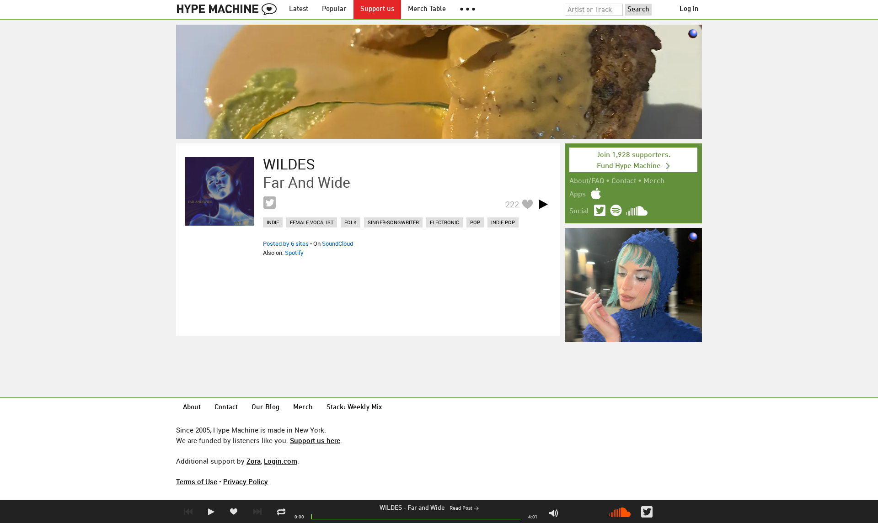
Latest (298, 9)
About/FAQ (586, 181)
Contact (623, 181)
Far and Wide (426, 508)
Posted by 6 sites (286, 243)
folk (350, 222)
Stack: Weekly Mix (354, 407)
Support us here (315, 440)
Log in (689, 9)
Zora (253, 460)
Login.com (280, 460)
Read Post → (464, 508)
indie (273, 222)
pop (475, 222)
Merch (653, 181)
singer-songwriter (393, 222)
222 (512, 204)
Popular (334, 9)
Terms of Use (196, 481)
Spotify (294, 252)
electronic (444, 222)
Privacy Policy (245, 481)
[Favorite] (527, 204)
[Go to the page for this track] (219, 191)
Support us (377, 9)
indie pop (503, 222)
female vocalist (311, 222)
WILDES (391, 508)
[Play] (543, 204)
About (192, 407)
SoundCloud (337, 243)
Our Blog (265, 407)
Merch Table (427, 9)
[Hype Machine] (229, 9)
